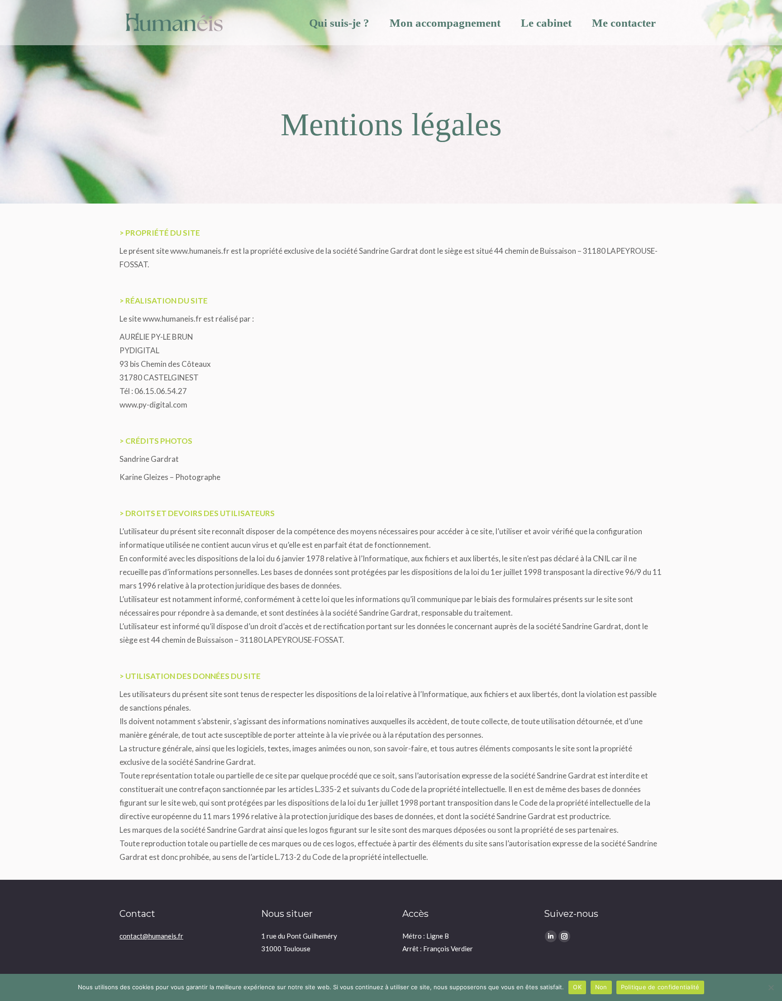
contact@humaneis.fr (151, 936)
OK (577, 987)
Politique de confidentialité (660, 987)
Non (601, 987)
